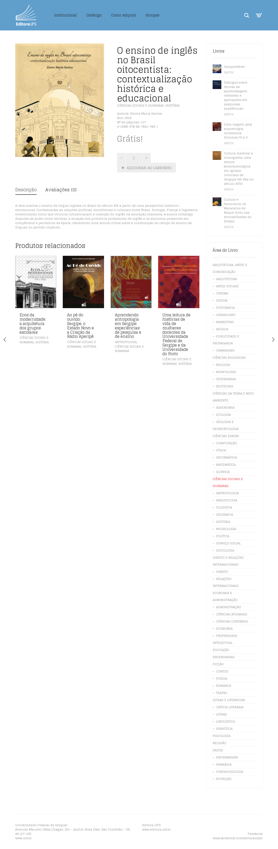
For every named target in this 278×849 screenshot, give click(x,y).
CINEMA (222, 293)
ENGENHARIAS (224, 657)
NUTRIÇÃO (224, 778)
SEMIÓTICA (224, 728)
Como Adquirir (123, 15)
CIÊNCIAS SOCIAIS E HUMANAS (140, 105)
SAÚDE (218, 750)
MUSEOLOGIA (226, 529)
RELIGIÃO (219, 743)
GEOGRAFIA (224, 514)
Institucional (65, 15)
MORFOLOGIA (226, 372)
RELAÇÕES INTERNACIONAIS (225, 582)
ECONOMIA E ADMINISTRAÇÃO (225, 596)
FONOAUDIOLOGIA (229, 771)
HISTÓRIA (172, 105)
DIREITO (222, 571)
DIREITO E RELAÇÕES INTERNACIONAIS (228, 561)
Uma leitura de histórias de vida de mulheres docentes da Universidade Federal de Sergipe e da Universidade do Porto (176, 334)
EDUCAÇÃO (221, 649)
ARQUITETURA (226, 279)
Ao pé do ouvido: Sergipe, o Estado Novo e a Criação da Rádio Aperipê (80, 325)
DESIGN (222, 300)
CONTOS (222, 671)
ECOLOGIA (223, 414)
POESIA (221, 678)
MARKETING (225, 322)
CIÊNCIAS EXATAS (226, 436)
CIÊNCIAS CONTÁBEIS (232, 621)
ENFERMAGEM (227, 757)
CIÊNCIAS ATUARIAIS (231, 614)
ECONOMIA (224, 628)
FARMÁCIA (224, 764)
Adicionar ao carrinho (149, 167)
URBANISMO (225, 350)
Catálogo (94, 15)
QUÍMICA (223, 471)
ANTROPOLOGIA (126, 342)
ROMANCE (223, 685)
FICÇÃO (218, 664)
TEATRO (221, 692)
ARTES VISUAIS (227, 286)
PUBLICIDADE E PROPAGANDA (226, 340)
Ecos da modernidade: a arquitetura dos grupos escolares (33, 323)
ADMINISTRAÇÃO (228, 607)
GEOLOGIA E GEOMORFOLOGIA (225, 425)
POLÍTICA (222, 536)
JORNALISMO (225, 314)
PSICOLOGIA (221, 735)
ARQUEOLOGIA (226, 500)
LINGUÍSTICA (225, 721)
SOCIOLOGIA (225, 550)
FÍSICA (221, 450)
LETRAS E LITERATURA (229, 700)
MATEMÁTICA (226, 464)
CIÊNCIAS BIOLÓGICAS (229, 357)
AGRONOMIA (225, 407)
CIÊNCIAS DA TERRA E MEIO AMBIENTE (233, 397)
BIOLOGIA (223, 364)
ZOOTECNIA (224, 386)
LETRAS (221, 714)
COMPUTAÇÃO (226, 443)
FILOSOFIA (224, 507)
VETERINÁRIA (226, 379)
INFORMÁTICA (226, 457)
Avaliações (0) (60, 190)
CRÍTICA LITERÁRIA (229, 707)
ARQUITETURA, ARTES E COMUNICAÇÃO (230, 268)
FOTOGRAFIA (225, 307)
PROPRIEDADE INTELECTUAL (225, 639)
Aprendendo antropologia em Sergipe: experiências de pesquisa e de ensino (128, 325)
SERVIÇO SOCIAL (228, 543)
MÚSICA (222, 329)
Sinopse (152, 15)
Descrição (26, 190)
